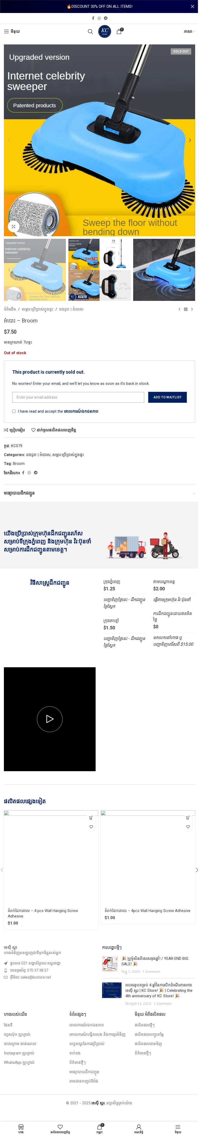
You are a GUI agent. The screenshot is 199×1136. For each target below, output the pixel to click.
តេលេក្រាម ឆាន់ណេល (20, 1043)
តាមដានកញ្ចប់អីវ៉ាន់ (83, 1081)
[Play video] (50, 719)
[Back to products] (186, 309)
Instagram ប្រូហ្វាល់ (19, 1053)
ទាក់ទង (75, 1053)
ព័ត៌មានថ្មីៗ (77, 1062)
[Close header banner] (192, 6)
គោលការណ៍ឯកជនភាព (81, 411)
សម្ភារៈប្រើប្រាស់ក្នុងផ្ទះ (37, 309)
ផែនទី (8, 1025)
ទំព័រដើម (10, 309)
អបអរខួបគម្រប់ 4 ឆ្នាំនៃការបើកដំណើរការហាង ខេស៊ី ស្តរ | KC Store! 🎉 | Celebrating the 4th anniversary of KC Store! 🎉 (159, 990)
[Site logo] (104, 31)
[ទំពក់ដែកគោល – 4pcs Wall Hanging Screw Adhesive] (148, 857)
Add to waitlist (167, 397)
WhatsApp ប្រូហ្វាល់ (19, 1062)
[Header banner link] (99, 6)
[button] (9, 140)
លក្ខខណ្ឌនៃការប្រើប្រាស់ (86, 1043)
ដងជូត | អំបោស (71, 309)
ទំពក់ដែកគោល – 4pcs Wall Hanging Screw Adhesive (147, 910)
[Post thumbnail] (110, 965)
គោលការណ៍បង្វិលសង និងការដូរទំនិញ (97, 1034)
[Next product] (192, 309)
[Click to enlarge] (13, 226)
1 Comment (151, 971)
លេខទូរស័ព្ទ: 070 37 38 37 (29, 970)
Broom (19, 463)
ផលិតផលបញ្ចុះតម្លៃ (149, 1034)
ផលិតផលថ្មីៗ (145, 1025)
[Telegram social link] (105, 18)
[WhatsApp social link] (99, 18)
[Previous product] (179, 309)
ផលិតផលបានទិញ (148, 1043)
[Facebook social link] (93, 18)
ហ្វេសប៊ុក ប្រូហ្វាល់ (17, 1034)
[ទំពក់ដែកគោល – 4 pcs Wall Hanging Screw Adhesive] (51, 857)
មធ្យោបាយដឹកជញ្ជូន (84, 1071)
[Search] (90, 31)
